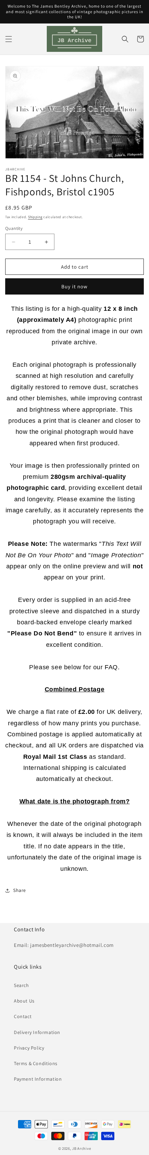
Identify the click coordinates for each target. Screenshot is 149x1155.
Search (21, 985)
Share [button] (19, 890)
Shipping (35, 217)
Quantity (14, 228)
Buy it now (74, 286)
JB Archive (81, 1148)
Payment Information (38, 1079)
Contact (23, 1016)
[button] (8, 39)
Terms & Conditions (36, 1063)
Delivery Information (37, 1032)
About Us (24, 1001)
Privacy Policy (29, 1048)
